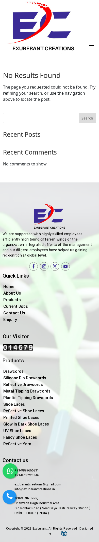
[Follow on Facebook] (33, 266)
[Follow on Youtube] (65, 266)
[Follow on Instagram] (44, 266)
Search (87, 118)
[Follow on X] (55, 266)
